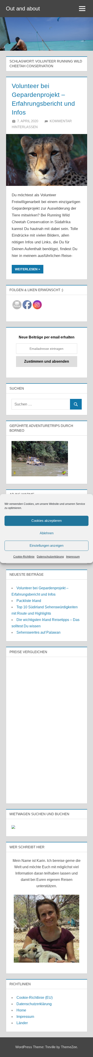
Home (21, 1010)
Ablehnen (46, 533)
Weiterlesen (26, 269)
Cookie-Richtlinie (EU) (34, 997)
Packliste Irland (28, 601)
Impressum (73, 556)
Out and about (23, 8)
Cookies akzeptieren (46, 521)
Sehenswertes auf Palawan (38, 632)
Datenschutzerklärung (50, 556)
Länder (22, 1023)
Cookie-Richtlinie (24, 556)
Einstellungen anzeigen (46, 545)
